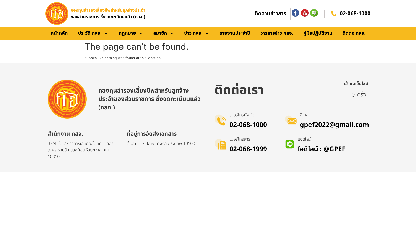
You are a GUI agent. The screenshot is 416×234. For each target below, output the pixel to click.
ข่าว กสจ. (193, 33)
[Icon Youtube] (305, 13)
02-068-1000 (355, 14)
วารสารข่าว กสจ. (276, 33)
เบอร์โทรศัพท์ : (241, 115)
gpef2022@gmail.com (334, 125)
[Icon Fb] (295, 13)
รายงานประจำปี (235, 33)
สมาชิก (160, 33)
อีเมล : (305, 115)
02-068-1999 (248, 149)
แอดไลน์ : (306, 139)
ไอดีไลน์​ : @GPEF (321, 149)
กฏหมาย (127, 33)
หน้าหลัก (59, 33)
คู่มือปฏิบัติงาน (317, 33)
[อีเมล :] (291, 120)
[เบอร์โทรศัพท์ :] (220, 120)
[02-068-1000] (333, 13)
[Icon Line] (314, 13)
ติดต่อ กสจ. (354, 33)
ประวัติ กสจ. (90, 33)
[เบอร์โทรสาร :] (220, 144)
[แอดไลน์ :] (289, 144)
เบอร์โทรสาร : (240, 139)
